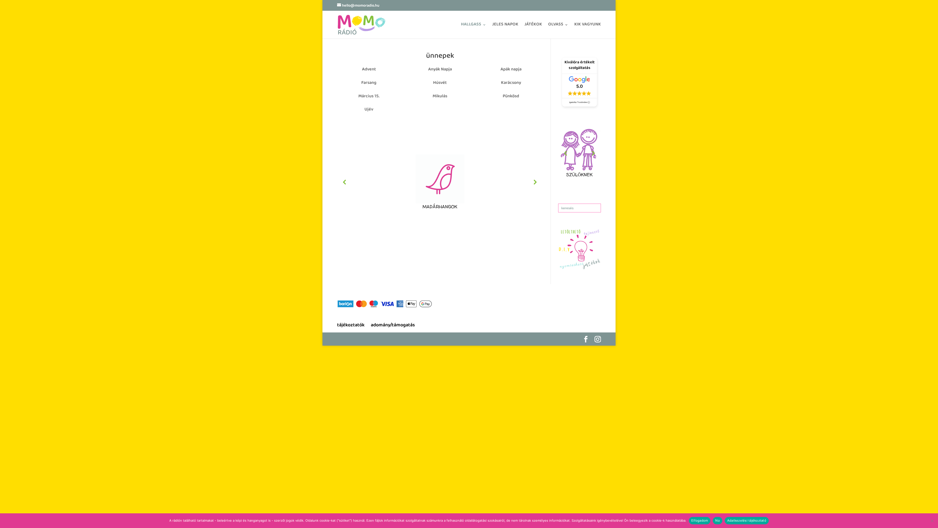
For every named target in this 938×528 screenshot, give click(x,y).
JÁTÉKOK (533, 26)
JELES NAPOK (505, 26)
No (717, 520)
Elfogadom (699, 520)
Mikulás (440, 96)
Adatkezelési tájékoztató (746, 520)
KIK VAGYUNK (587, 26)
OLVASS (555, 26)
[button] (440, 182)
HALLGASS (471, 26)
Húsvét (440, 83)
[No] (931, 520)
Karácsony (511, 83)
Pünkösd (511, 96)
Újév (368, 109)
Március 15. (368, 96)
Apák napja (511, 69)
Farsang (368, 83)
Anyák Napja (440, 69)
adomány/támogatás (393, 325)
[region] (440, 182)
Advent (369, 69)
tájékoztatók (350, 325)
